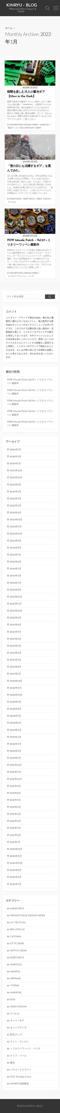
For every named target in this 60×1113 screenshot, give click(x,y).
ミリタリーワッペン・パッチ (21, 276)
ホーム (9, 27)
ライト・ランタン (19, 1041)
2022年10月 (16, 695)
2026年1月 (15, 463)
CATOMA (15, 936)
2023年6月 (15, 639)
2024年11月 (16, 526)
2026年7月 (15, 449)
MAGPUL (15, 971)
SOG (12, 999)
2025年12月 (16, 470)
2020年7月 (15, 884)
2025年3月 (15, 506)
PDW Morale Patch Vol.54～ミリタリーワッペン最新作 (30, 413)
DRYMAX (15, 978)
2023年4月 (15, 653)
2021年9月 (15, 786)
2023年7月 (15, 632)
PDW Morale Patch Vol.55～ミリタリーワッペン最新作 (30, 403)
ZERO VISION (43, 199)
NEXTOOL (16, 964)
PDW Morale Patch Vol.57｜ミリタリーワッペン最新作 (30, 382)
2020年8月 (16, 877)
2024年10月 (16, 534)
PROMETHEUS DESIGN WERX (24, 125)
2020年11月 (16, 856)
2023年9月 (15, 618)
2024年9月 (15, 541)
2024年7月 (15, 555)
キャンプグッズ (18, 1028)
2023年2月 (15, 667)
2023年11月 (16, 604)
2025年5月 (15, 499)
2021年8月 (15, 793)
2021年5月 (15, 814)
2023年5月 (15, 646)
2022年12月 (16, 681)
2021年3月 (15, 828)
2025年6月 (15, 492)
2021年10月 (16, 779)
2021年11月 (15, 772)
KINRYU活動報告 (19, 1084)
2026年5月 (15, 456)
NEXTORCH (28, 199)
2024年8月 (15, 548)
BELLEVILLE (17, 929)
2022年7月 (15, 716)
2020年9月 (16, 870)
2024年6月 (15, 562)
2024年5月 (15, 569)
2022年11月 (16, 688)
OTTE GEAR (17, 943)
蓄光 (12, 1063)
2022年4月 (15, 737)
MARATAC (44, 125)
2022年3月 (15, 744)
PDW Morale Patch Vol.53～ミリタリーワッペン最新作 (30, 424)
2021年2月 (15, 835)
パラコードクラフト (20, 1070)
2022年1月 (15, 758)
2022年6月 (15, 723)
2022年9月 (15, 702)
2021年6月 (15, 807)
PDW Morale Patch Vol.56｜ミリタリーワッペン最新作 (30, 392)
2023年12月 (16, 597)
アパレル (12, 202)
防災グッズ (13, 128)
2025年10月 (16, 477)
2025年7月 (15, 485)
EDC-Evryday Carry (30, 128)
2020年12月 (16, 849)
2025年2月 (15, 513)
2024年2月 (15, 590)
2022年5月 (15, 730)
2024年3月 (15, 583)
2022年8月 (15, 709)
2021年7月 (15, 800)
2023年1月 (15, 674)
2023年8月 (15, 625)
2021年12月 (16, 765)
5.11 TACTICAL (18, 922)
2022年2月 (15, 751)
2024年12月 (16, 519)
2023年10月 (16, 611)
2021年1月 (15, 842)
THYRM (14, 985)
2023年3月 (15, 660)
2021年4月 (15, 821)
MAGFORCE (15, 199)
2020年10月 (16, 863)
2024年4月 (15, 576)
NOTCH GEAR (18, 950)
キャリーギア (17, 1021)
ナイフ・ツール (18, 1056)
